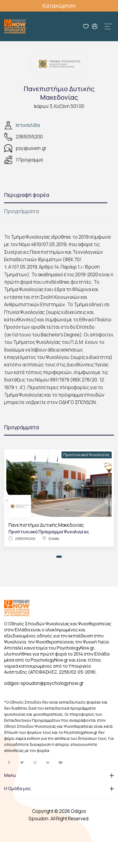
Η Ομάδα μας (17, 788)
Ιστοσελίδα (28, 125)
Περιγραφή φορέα (26, 195)
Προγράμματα (21, 211)
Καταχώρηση (59, 5)
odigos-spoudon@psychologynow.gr (44, 683)
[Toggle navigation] (108, 26)
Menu (10, 775)
